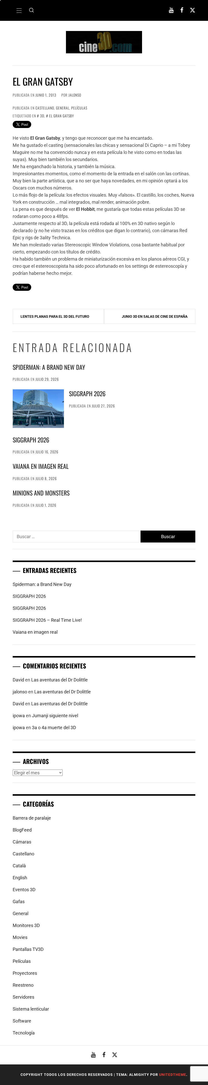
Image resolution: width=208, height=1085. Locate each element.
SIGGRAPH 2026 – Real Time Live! (47, 620)
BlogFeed (22, 830)
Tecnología (24, 1032)
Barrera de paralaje (32, 818)
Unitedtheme (172, 1075)
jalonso (74, 95)
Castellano (45, 107)
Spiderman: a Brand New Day (49, 367)
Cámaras (22, 841)
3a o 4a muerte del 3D (54, 727)
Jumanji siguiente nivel (55, 715)
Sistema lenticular (31, 1009)
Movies (20, 937)
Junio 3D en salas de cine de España (154, 316)
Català (19, 865)
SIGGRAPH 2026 (87, 393)
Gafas (19, 901)
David (18, 679)
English (20, 877)
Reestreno (23, 985)
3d (42, 115)
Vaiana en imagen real (41, 466)
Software (22, 1021)
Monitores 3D (26, 925)
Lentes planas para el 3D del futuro (55, 316)
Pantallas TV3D (28, 949)
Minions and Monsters (41, 492)
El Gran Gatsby (61, 115)
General (62, 107)
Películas (79, 107)
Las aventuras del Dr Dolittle (59, 679)
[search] (31, 10)
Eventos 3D (24, 889)
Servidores (23, 997)
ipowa (19, 715)
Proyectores (25, 973)
